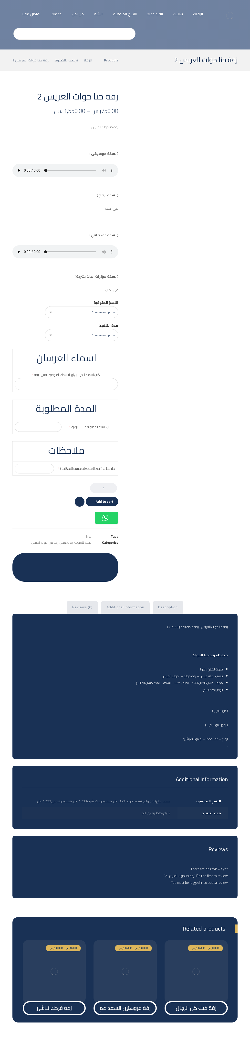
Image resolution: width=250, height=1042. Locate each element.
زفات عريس (66, 542)
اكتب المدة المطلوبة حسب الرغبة (92, 427)
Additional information (125, 607)
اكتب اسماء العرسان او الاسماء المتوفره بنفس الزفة (67, 375)
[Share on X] (96, 560)
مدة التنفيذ (108, 325)
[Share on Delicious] (59, 560)
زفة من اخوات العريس (44, 542)
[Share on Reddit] (71, 560)
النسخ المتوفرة (106, 302)
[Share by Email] (65, 572)
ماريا (88, 536)
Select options (198, 991)
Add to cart (104, 501)
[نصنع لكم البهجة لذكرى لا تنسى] (229, 15)
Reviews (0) (82, 607)
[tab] (168, 607)
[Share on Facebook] (108, 560)
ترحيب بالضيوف (82, 542)
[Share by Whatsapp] (35, 560)
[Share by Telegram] (23, 560)
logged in (196, 882)
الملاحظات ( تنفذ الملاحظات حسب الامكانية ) (88, 468)
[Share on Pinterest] (84, 560)
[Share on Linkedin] (47, 560)
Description (168, 607)
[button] (106, 518)
